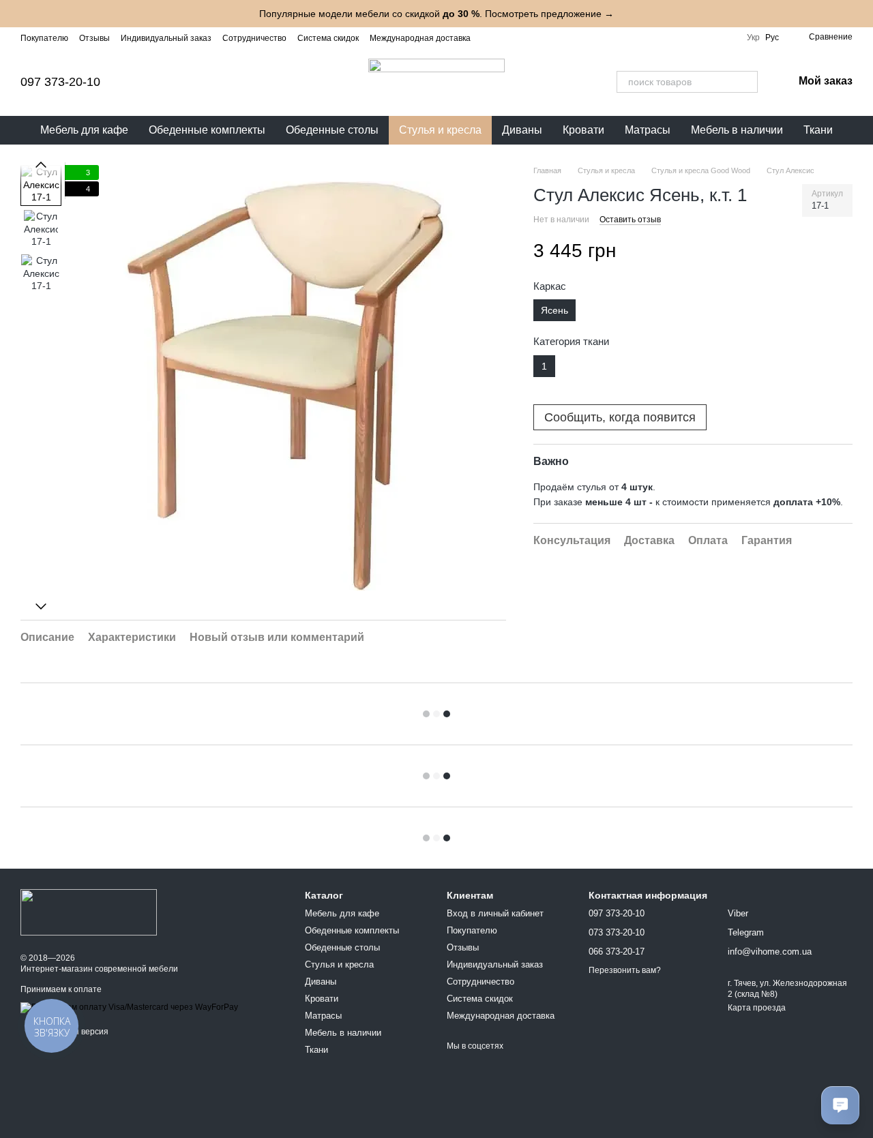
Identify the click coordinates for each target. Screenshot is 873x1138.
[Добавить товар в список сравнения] (840, 251)
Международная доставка (420, 38)
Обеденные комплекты (207, 130)
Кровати (583, 130)
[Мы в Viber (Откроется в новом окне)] (555, 37)
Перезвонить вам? (625, 970)
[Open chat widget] (840, 1105)
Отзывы (94, 38)
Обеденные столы (332, 130)
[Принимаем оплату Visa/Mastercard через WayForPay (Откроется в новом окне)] (129, 1007)
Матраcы (647, 130)
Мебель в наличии (737, 130)
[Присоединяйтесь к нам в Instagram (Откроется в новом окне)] (489, 37)
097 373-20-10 (60, 82)
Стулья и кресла (440, 130)
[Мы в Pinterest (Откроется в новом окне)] (571, 37)
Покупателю (44, 38)
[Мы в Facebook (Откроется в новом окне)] (506, 37)
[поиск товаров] (747, 82)
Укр (753, 37)
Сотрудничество (254, 38)
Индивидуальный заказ (166, 38)
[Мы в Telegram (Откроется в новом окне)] (538, 37)
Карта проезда (757, 1008)
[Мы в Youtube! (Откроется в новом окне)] (522, 37)
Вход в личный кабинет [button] (495, 913)
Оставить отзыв (630, 219)
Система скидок (328, 38)
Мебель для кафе (84, 130)
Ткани (818, 130)
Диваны (522, 130)
